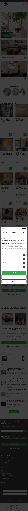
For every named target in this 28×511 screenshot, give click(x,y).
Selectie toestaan (14, 277)
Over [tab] (23, 232)
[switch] (25, 259)
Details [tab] (14, 232)
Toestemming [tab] (5, 232)
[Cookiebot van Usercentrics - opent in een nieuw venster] (21, 228)
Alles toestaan (14, 272)
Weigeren (14, 281)
